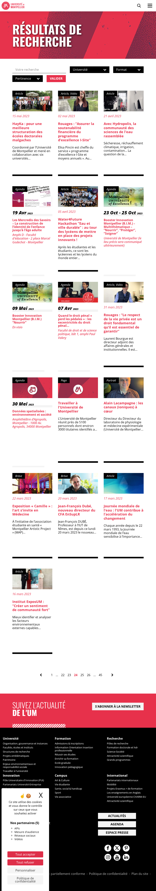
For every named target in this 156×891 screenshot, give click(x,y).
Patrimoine (9, 759)
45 (100, 675)
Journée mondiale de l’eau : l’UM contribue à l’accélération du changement (123, 512)
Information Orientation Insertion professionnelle (74, 749)
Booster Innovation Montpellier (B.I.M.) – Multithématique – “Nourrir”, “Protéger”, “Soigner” (120, 226)
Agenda (117, 824)
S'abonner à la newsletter (118, 706)
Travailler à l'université (15, 771)
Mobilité (111, 784)
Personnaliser (25, 870)
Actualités (117, 816)
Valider (56, 78)
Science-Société (115, 751)
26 (88, 675)
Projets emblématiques (16, 755)
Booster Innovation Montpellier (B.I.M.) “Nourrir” (27, 319)
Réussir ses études (65, 754)
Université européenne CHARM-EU (126, 796)
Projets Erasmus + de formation (124, 788)
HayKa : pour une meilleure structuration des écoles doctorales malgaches (27, 131)
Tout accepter (25, 854)
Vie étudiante (62, 784)
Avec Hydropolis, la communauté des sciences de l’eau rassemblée (120, 129)
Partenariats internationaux (122, 780)
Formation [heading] (63, 738)
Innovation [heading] (11, 775)
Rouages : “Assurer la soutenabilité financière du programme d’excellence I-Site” (76, 131)
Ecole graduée (63, 762)
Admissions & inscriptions (69, 743)
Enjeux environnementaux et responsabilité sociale (19, 765)
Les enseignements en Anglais (124, 792)
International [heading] (117, 775)
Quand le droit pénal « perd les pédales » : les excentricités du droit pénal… (75, 321)
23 (69, 675)
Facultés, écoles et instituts (18, 747)
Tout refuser (25, 862)
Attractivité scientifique (120, 755)
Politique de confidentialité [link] (25, 879)
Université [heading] (10, 738)
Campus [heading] (61, 775)
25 (82, 675)
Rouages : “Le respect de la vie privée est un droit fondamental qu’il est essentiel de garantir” (123, 323)
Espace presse (117, 832)
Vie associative (63, 796)
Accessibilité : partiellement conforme (58, 874)
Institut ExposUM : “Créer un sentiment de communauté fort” (31, 605)
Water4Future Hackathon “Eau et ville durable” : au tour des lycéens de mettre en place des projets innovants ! (77, 229)
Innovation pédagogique (69, 767)
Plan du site (139, 874)
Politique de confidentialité (108, 874)
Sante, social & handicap (68, 788)
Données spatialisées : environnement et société (31, 413)
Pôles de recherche (117, 743)
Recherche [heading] (115, 738)
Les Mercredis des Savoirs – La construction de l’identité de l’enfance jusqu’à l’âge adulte (31, 225)
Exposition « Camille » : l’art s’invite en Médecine (32, 510)
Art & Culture (62, 780)
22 (62, 675)
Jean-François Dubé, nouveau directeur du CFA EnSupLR (76, 510)
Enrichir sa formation (66, 758)
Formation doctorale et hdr (122, 747)
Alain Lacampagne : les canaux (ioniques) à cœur (123, 407)
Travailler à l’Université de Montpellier (70, 407)
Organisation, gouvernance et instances (25, 743)
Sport (58, 792)
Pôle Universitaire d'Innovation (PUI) (23, 780)
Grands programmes (118, 759)
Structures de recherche (16, 751)
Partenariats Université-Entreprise (22, 784)
